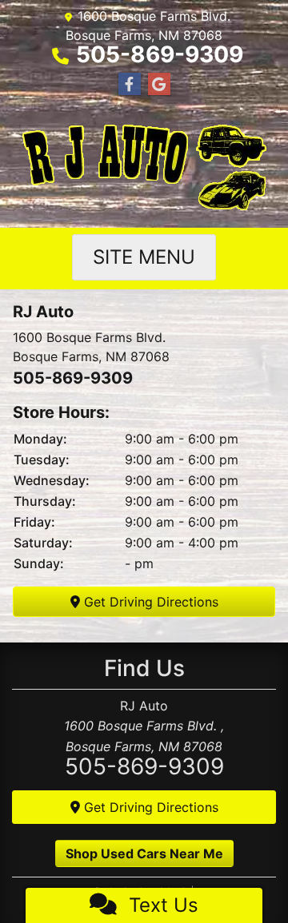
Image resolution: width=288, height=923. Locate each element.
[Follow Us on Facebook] (129, 84)
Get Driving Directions (149, 602)
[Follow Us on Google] (159, 84)
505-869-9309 (159, 54)
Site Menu (144, 257)
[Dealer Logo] (144, 169)
